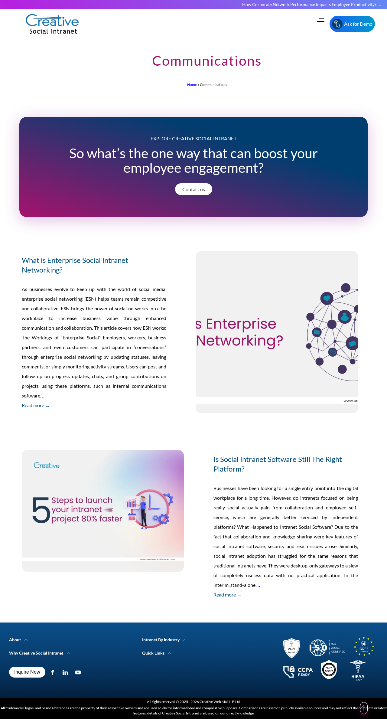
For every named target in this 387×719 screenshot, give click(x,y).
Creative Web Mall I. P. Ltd (220, 701)
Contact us (193, 189)
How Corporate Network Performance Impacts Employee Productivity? (309, 4)
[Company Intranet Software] (52, 38)
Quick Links (153, 652)
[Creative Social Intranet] (326, 660)
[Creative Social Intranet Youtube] (79, 672)
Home (192, 84)
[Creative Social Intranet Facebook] (54, 672)
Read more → (36, 405)
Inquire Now (27, 672)
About (15, 639)
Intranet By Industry (161, 639)
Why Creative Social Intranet (36, 652)
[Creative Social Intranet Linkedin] (67, 672)
